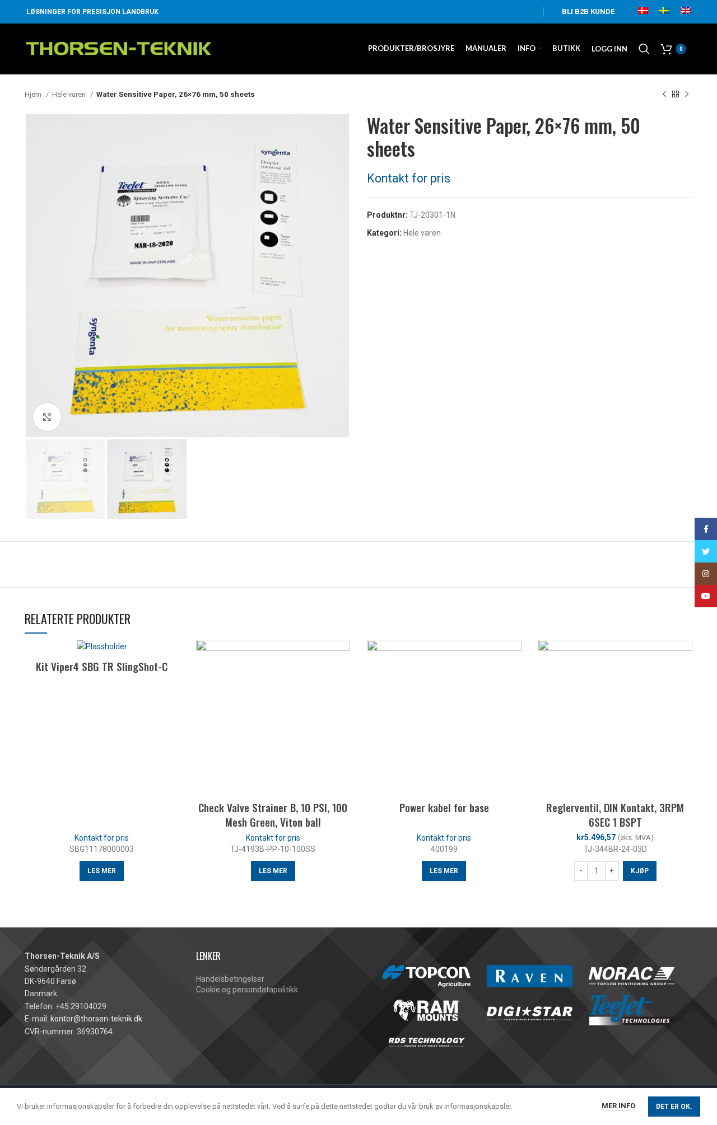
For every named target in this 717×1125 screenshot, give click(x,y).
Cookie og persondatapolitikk (247, 989)
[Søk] (644, 49)
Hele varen (69, 94)
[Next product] (686, 94)
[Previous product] (664, 94)
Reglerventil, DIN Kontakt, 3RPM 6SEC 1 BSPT (615, 814)
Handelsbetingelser (230, 978)
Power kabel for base (444, 807)
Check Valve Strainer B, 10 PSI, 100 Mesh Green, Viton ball (272, 814)
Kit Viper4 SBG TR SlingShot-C (101, 666)
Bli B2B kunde (588, 11)
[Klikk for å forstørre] (47, 417)
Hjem (34, 94)
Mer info (618, 1105)
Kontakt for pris (408, 178)
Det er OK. (674, 1106)
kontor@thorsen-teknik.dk (96, 1018)
